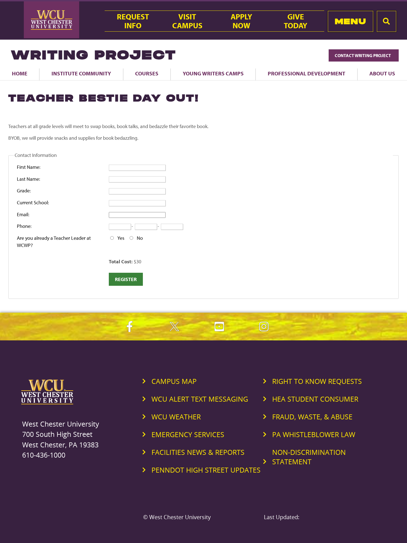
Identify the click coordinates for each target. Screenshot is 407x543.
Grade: (24, 190)
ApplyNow (241, 21)
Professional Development (306, 73)
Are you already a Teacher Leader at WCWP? (54, 241)
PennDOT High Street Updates (206, 470)
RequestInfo (133, 21)
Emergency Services (187, 434)
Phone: (24, 226)
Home (19, 73)
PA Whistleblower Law (313, 434)
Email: (23, 214)
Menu (350, 21)
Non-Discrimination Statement (309, 456)
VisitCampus (187, 21)
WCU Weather (176, 416)
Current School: (33, 202)
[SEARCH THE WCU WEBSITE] (386, 21)
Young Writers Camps (213, 73)
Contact (363, 55)
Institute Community (81, 73)
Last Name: (28, 179)
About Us (382, 73)
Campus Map (174, 381)
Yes (120, 238)
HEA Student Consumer (315, 399)
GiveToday (295, 21)
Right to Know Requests (317, 381)
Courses (146, 73)
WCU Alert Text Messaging (199, 399)
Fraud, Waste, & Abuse (312, 416)
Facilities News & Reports (197, 452)
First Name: (28, 167)
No (140, 238)
